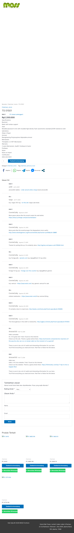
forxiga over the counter (28, 271)
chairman (23, 165)
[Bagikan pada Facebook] (6, 170)
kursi (33, 165)
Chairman (10, 104)
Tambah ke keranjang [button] (13, 465)
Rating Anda (9, 389)
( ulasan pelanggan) (16, 114)
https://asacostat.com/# (29, 296)
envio (15, 104)
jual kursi (29, 165)
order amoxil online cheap (29, 190)
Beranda (4, 104)
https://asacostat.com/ (24, 283)
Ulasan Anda (9, 393)
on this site (25, 202)
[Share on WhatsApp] (17, 170)
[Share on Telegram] (26, 170)
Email (6, 413)
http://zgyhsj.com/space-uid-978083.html (50, 245)
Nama (6, 405)
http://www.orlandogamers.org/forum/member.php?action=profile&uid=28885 (33, 232)
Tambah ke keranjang (17, 161)
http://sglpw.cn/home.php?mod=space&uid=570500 (53, 321)
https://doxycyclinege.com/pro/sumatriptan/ (22, 217)
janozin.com (23, 258)
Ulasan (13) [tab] (5, 180)
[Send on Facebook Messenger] (36, 170)
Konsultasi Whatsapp (10, 470)
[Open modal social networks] (43, 170)
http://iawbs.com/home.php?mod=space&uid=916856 (46, 309)
